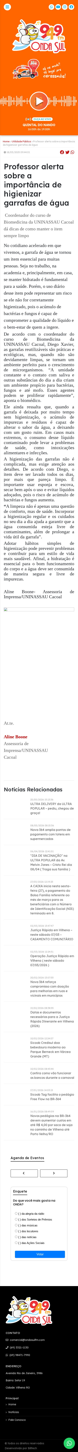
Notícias (13, 1412)
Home (6, 141)
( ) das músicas (27, 1225)
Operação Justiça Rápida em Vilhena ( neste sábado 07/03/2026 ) (52, 960)
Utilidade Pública (21, 141)
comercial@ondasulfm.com (27, 1340)
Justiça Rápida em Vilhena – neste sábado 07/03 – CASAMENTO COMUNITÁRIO (51, 934)
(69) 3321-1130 (19, 1347)
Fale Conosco (17, 1420)
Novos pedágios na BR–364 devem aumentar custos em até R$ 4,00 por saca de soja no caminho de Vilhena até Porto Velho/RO (51, 1125)
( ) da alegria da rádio (30, 1213)
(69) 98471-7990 (19, 1355)
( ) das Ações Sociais (30, 1243)
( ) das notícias (27, 1237)
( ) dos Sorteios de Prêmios (34, 1219)
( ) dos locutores (27, 1231)
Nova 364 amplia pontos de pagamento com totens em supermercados (50, 834)
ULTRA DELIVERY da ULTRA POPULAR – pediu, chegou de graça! (52, 808)
